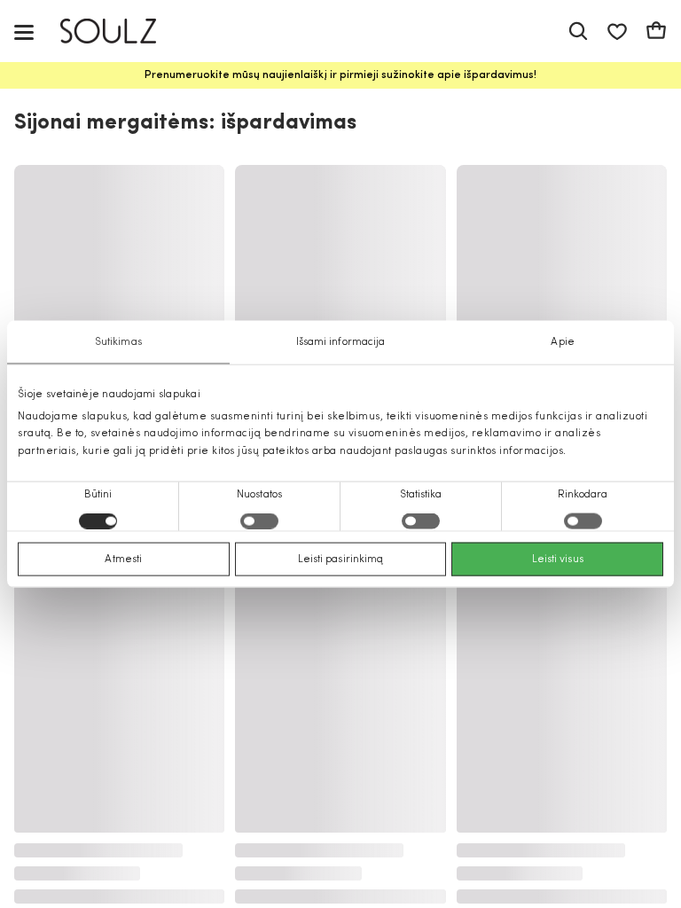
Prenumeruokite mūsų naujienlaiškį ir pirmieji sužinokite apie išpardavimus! (340, 75)
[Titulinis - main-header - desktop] (121, 31)
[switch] (259, 520)
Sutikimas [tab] (118, 342)
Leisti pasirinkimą (341, 558)
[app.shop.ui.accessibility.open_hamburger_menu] (24, 31)
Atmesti (123, 558)
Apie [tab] (562, 342)
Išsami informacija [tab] (341, 342)
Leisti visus (557, 558)
